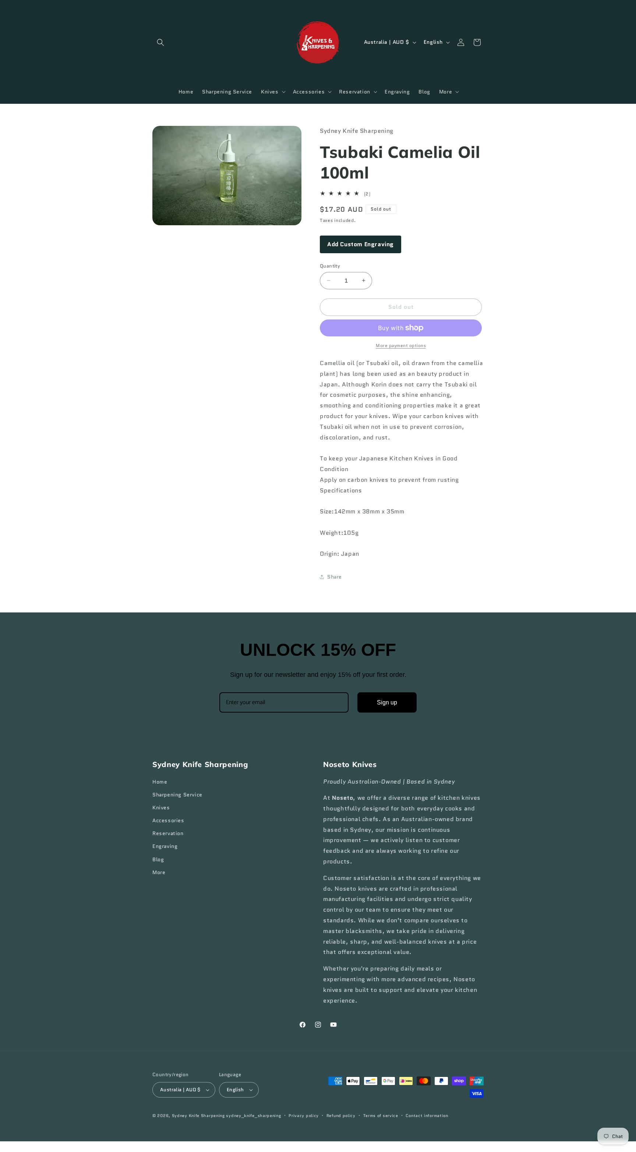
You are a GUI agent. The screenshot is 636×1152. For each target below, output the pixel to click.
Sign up (387, 702)
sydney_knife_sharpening (253, 1116)
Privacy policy (304, 1116)
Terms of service (380, 1116)
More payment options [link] (401, 345)
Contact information (427, 1116)
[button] (160, 42)
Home (159, 781)
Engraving (164, 846)
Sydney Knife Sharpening (199, 1116)
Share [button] (334, 576)
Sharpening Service (177, 794)
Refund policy (341, 1116)
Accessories (168, 820)
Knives (161, 807)
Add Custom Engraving (360, 244)
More (158, 872)
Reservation (168, 833)
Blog (158, 859)
